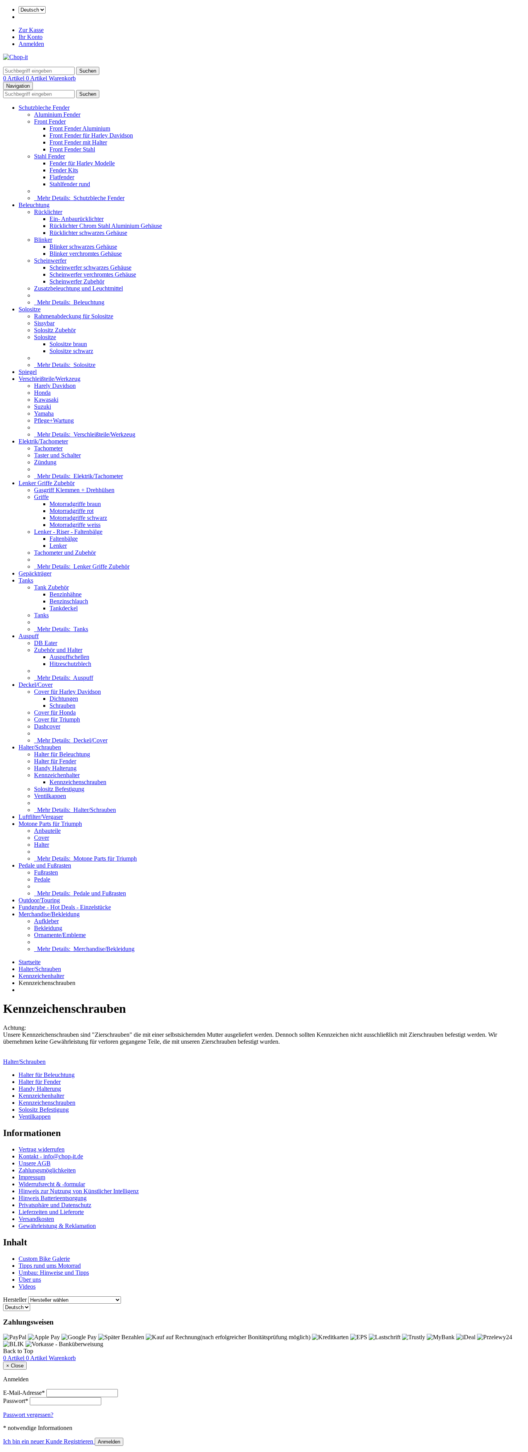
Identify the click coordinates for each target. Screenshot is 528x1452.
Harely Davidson (55, 385)
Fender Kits (63, 170)
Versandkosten (36, 1219)
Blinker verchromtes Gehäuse (85, 253)
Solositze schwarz (71, 351)
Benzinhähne (65, 594)
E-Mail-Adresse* (24, 1392)
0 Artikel (14, 78)
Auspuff (29, 636)
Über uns (30, 1279)
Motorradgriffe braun (75, 504)
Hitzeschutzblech (70, 664)
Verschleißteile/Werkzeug (49, 378)
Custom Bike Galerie (44, 1258)
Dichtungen (63, 698)
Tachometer (48, 448)
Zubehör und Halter (58, 650)
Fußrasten (46, 872)
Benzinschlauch (68, 601)
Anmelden (31, 44)
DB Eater (45, 643)
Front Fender (50, 121)
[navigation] (18, 1351)
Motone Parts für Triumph (50, 823)
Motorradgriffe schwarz (78, 518)
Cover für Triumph (57, 719)
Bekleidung (48, 928)
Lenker (58, 545)
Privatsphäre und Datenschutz (55, 1205)
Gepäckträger (35, 573)
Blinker (43, 239)
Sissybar (44, 323)
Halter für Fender (55, 761)
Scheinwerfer (50, 260)
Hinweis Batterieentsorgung (53, 1198)
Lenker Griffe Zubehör (47, 483)
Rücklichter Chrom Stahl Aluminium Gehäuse (105, 225)
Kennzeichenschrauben (77, 782)
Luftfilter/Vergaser (41, 816)
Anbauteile (47, 830)
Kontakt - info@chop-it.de (51, 1156)
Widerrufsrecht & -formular (52, 1184)
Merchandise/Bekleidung (49, 914)
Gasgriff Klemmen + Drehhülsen (74, 490)
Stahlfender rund (69, 184)
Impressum (32, 1177)
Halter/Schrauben (40, 747)
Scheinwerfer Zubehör (76, 281)
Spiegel (28, 372)
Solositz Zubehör (55, 330)
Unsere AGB (35, 1163)
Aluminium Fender (57, 114)
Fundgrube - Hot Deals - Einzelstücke (65, 907)
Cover (41, 837)
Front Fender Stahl (72, 149)
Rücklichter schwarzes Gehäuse (88, 232)
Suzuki (42, 406)
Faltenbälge (63, 538)
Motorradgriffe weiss (74, 524)
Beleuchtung (34, 205)
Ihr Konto (31, 37)
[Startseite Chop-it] (15, 57)
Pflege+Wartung (54, 420)
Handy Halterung (55, 768)
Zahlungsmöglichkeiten (47, 1170)
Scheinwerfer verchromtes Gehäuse (92, 274)
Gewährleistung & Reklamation (57, 1226)
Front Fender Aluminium (79, 128)
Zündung (45, 462)
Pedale (42, 879)
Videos (27, 1286)
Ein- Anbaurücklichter (76, 219)
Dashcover (47, 726)
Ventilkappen (50, 796)
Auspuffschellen (69, 657)
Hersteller (15, 1299)
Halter (41, 844)
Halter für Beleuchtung (62, 754)
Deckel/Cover (36, 684)
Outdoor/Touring (39, 900)
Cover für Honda (55, 712)
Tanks (26, 580)
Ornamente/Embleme (60, 935)
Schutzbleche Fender (44, 107)
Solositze (30, 309)
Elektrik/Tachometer (43, 441)
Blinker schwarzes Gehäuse (83, 246)
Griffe (41, 497)
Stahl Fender (49, 156)
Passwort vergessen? (28, 1414)
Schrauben (62, 705)
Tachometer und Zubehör (65, 552)
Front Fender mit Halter (78, 142)
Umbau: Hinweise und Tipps (54, 1272)
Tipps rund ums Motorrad (50, 1265)
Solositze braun (68, 344)
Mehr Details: (79, 198)
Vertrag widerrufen (42, 1149)
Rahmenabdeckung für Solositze (73, 316)
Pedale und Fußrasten (45, 865)
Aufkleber (46, 921)
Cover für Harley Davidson (67, 691)
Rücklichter (48, 212)
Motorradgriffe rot (71, 511)
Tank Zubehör (51, 587)
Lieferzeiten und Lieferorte (51, 1212)
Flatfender (61, 177)
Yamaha (44, 413)
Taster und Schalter (57, 455)
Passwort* (15, 1401)
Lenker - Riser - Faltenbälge (68, 531)
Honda (42, 392)
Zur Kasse (31, 30)
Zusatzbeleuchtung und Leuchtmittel (78, 288)
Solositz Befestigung (59, 789)
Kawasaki (46, 399)
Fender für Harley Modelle (82, 163)
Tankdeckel (63, 608)
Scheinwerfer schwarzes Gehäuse (90, 267)
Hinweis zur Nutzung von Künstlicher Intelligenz (79, 1191)
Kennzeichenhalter (57, 775)
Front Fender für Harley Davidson (91, 135)
